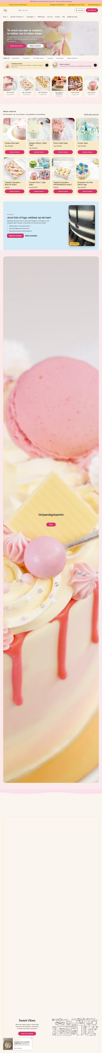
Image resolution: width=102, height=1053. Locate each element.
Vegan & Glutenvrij (72, 58)
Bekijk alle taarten (16, 46)
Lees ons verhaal (27, 1034)
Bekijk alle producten (91, 114)
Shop (51, 525)
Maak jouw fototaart (15, 236)
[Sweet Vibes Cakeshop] (5, 10)
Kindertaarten (16, 58)
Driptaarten (26, 58)
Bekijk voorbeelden (31, 236)
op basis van (18, 4)
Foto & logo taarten (38, 58)
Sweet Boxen (60, 58)
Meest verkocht (35, 46)
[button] (32, 1038)
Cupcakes (50, 58)
